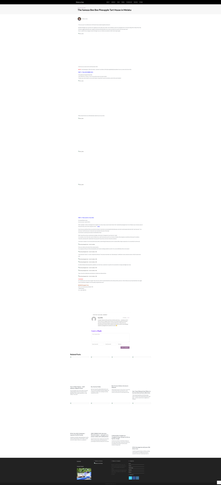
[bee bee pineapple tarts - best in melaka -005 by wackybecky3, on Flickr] (87, 270)
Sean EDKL (100, 317)
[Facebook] (133, 478)
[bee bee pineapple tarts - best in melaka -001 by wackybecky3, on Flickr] (87, 251)
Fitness (130, 472)
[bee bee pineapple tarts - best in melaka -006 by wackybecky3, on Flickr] (87, 276)
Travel (130, 465)
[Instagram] (137, 478)
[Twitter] (130, 478)
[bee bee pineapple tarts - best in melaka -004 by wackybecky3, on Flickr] (87, 258)
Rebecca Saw (80, 2)
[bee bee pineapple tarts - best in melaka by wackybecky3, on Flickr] (86, 244)
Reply (128, 317)
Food (130, 463)
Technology (131, 467)
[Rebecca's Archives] (98, 463)
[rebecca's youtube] (84, 473)
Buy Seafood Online (96, 386)
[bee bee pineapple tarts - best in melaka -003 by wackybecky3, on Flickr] (87, 267)
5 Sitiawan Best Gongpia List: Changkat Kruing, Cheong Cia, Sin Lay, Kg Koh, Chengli (121, 437)
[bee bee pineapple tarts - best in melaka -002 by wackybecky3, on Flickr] (87, 261)
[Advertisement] (110, 301)
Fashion (130, 469)
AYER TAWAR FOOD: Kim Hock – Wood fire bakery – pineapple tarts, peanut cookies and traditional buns (100, 435)
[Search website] (145, 2)
